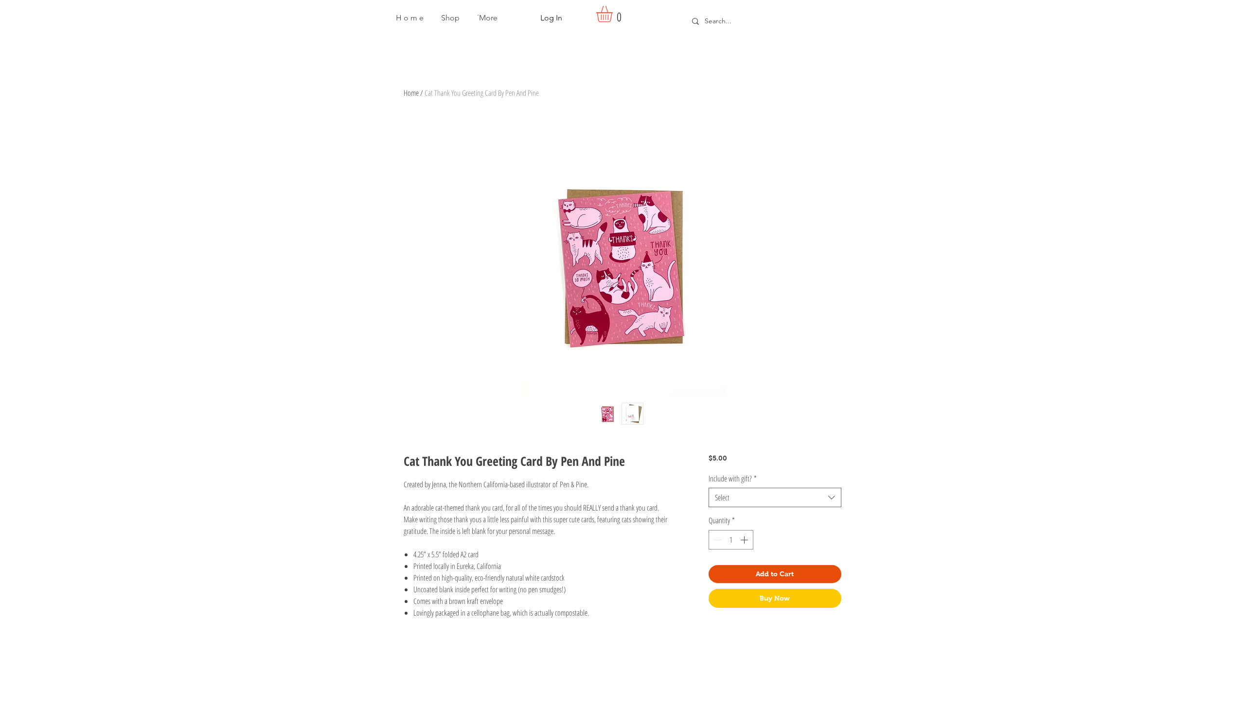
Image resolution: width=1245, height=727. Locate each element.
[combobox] (775, 497)
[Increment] (745, 540)
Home (411, 93)
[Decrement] (717, 540)
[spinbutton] (731, 540)
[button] (450, 18)
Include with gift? (733, 478)
